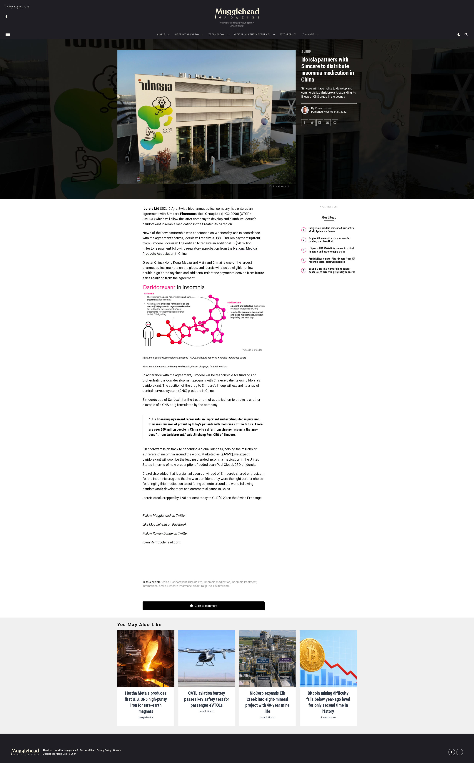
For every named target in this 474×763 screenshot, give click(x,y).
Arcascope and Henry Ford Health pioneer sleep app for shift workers (191, 366)
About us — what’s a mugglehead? (60, 750)
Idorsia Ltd (195, 582)
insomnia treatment (244, 582)
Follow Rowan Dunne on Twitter (165, 533)
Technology (216, 34)
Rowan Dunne (323, 108)
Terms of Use (87, 750)
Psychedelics (288, 34)
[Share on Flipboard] (319, 122)
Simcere (157, 243)
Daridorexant (178, 582)
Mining (161, 34)
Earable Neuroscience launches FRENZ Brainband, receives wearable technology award (200, 357)
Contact (117, 750)
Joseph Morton (145, 717)
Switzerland (221, 586)
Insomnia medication (216, 582)
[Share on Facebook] (304, 122)
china (165, 582)
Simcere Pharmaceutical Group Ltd (189, 586)
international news (154, 586)
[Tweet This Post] (312, 122)
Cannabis (308, 34)
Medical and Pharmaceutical (252, 34)
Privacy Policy (103, 750)
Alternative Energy (187, 34)
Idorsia (210, 268)
